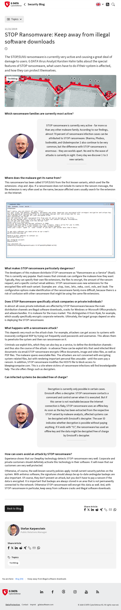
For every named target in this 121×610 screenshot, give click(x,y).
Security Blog (36, 4)
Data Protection (13, 604)
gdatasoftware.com (45, 604)
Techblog (12, 78)
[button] (85, 510)
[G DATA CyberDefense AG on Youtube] (86, 592)
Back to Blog (14, 508)
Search (114, 4)
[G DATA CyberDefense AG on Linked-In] (41, 592)
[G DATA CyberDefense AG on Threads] (63, 592)
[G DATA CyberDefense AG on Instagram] (75, 592)
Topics (14, 19)
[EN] (99, 4)
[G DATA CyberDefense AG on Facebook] (52, 592)
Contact (25, 604)
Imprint (33, 604)
